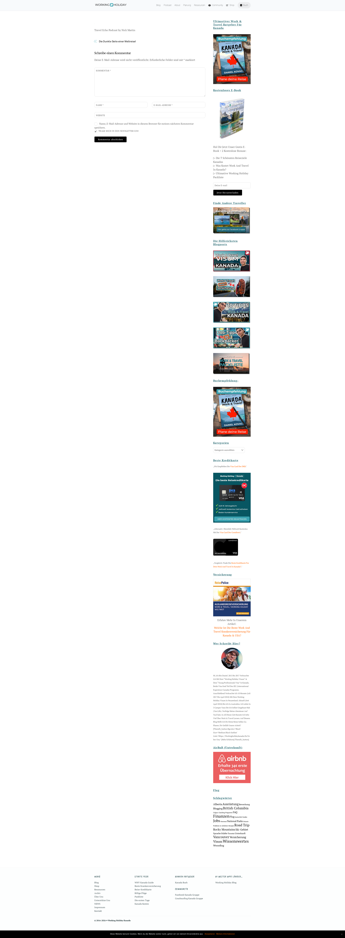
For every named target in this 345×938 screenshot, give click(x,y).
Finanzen (221, 816)
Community (217, 5)
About (177, 5)
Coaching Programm (225, 813)
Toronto (231, 833)
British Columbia (236, 808)
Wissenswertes (236, 841)
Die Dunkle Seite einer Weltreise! (117, 41)
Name (100, 105)
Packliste (139, 896)
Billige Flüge (141, 893)
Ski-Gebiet (241, 829)
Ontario (245, 821)
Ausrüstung (230, 804)
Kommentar (103, 70)
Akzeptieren (210, 934)
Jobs (216, 820)
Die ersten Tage (142, 900)
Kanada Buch (181, 882)
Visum (217, 841)
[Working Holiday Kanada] (110, 5)
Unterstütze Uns (102, 900)
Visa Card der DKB (238, 466)
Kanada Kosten (142, 903)
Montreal (223, 821)
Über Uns (98, 896)
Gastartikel (238, 817)
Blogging (217, 808)
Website (100, 115)
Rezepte (231, 826)
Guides (245, 817)
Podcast (167, 5)
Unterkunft (240, 833)
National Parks (235, 821)
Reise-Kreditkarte (143, 889)
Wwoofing (218, 845)
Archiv (97, 893)
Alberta (217, 804)
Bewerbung (244, 804)
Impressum (99, 907)
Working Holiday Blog (225, 882)
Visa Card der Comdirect (230, 532)
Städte (224, 833)
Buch (245, 5)
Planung (187, 5)
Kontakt (98, 910)
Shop (231, 5)
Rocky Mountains (224, 829)
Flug (232, 816)
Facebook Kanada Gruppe (187, 894)
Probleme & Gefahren (220, 826)
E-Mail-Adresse (163, 105)
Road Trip (241, 825)
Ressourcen (199, 5)
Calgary (215, 813)
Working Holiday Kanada (119, 920)
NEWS (97, 903)
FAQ (235, 812)
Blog (158, 5)
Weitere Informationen (225, 934)
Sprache (217, 833)
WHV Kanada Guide (144, 882)
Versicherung (238, 837)
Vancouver (221, 837)
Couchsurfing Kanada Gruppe (189, 898)
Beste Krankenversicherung (148, 886)
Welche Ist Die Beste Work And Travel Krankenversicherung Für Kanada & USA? (231, 631)
